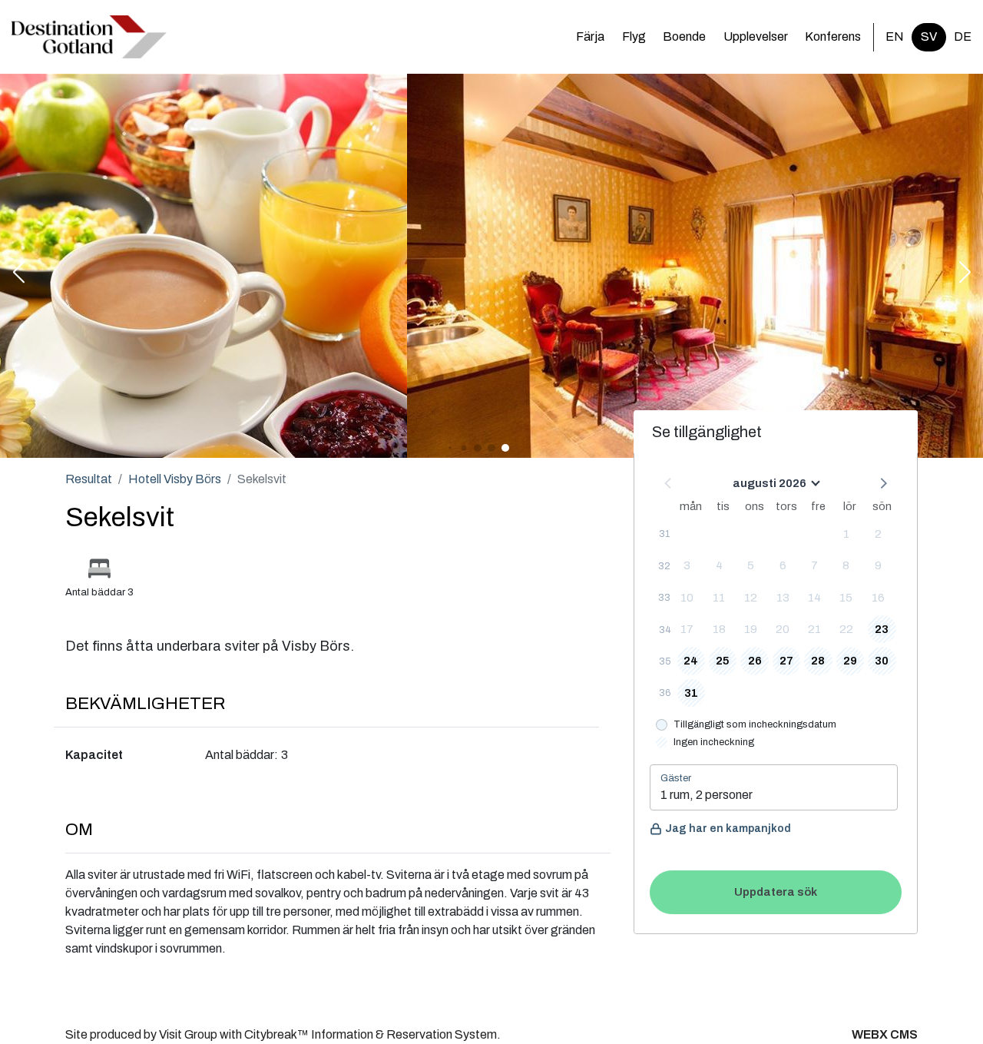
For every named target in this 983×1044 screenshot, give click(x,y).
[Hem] (89, 37)
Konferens (833, 36)
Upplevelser (755, 36)
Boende (684, 36)
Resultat (88, 479)
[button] (18, 273)
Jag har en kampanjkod (728, 828)
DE (962, 36)
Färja (590, 36)
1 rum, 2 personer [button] (706, 794)
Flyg (634, 36)
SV (929, 36)
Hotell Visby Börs (174, 479)
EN (894, 36)
